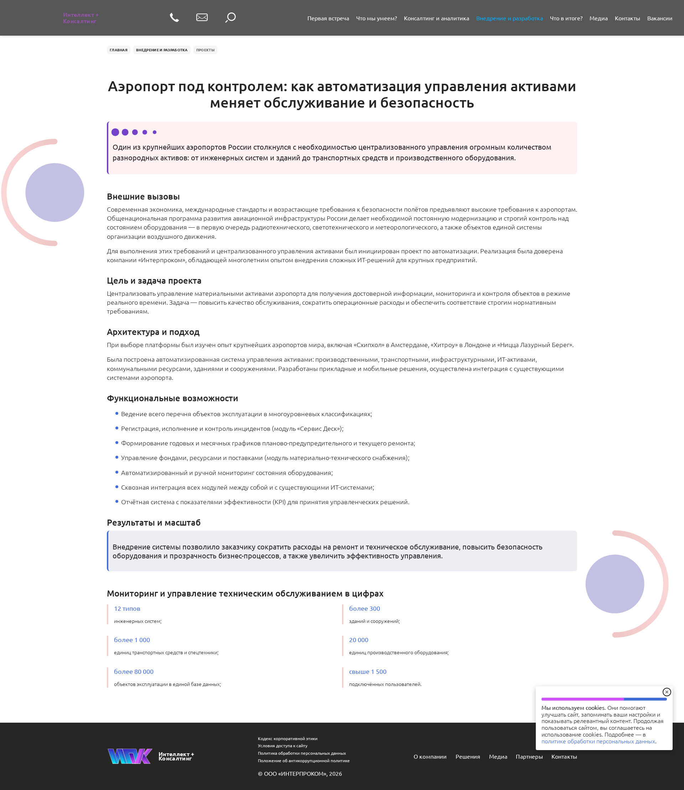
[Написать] (202, 18)
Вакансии (660, 17)
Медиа (599, 17)
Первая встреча (328, 17)
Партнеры (529, 756)
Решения (468, 756)
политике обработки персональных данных (598, 741)
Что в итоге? (566, 17)
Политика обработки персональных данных (302, 753)
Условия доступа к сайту (282, 745)
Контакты (627, 17)
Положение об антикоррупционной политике (304, 760)
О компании (430, 756)
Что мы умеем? (376, 17)
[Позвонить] (174, 18)
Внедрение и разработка (509, 17)
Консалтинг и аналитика (436, 17)
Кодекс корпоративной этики (287, 738)
